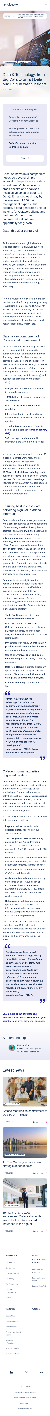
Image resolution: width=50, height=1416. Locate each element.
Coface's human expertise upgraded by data (23, 145)
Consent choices (25, 1408)
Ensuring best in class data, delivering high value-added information (24, 132)
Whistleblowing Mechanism (25, 1397)
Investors (10, 1309)
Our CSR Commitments (11, 1291)
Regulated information (10, 1341)
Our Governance (12, 1284)
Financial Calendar (13, 1348)
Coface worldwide (12, 1273)
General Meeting (12, 1321)
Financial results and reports (13, 1333)
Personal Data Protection (25, 1392)
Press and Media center (38, 1279)
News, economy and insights (39, 1259)
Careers (36, 1309)
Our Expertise (11, 1268)
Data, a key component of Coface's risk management (23, 119)
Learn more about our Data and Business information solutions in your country (24, 1017)
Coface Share (11, 1316)
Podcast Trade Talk (39, 1286)
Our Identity (10, 1279)
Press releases (11, 1327)
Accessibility (25, 1403)
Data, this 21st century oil (23, 109)
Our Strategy (10, 1262)
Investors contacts (12, 1354)
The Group (11, 1255)
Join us (8, 1298)
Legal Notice (25, 1387)
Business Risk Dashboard (37, 1271)
